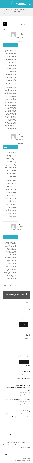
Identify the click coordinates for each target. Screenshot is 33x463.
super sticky (11, 417)
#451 (5, 237)
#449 (5, 45)
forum (8, 414)
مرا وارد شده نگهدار (24, 318)
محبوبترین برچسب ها (24, 374)
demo (14, 414)
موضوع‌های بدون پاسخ (23, 378)
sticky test (19, 417)
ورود (23, 324)
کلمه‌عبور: (28, 309)
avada (28, 414)
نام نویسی (27, 365)
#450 (5, 147)
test (5, 417)
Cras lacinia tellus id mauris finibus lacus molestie (18, 389)
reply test (27, 417)
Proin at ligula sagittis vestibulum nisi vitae (17, 399)
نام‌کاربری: (28, 302)
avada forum (21, 414)
